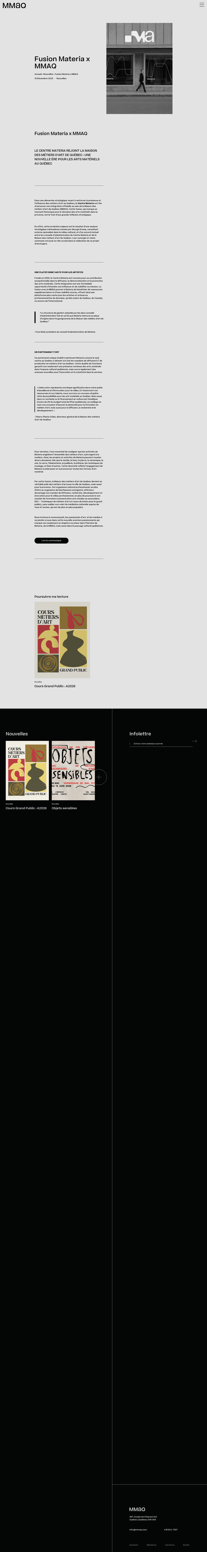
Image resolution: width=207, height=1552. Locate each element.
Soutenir (133, 1545)
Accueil (38, 74)
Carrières (170, 1545)
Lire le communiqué (51, 540)
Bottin (186, 1545)
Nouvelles (48, 74)
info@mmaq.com (138, 1529)
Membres (151, 1545)
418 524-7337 (171, 1529)
